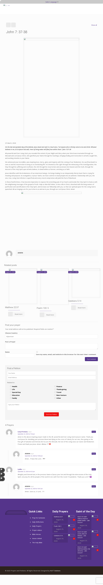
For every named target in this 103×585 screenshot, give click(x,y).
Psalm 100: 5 (43, 308)
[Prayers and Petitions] (7, 8)
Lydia (20, 469)
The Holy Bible (37, 543)
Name (7, 352)
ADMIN (20, 253)
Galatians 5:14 (74, 301)
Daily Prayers (36, 526)
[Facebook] (89, 571)
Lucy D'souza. (23, 432)
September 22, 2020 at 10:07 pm (34, 488)
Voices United (37, 538)
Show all (94, 25)
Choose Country (11, 333)
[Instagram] (95, 571)
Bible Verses (36, 534)
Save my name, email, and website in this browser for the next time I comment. (66, 354)
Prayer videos (37, 530)
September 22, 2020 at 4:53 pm (26, 471)
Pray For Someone (38, 518)
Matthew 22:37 (12, 307)
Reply (93, 432)
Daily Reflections (38, 522)
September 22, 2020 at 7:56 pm (26, 434)
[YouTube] (92, 571)
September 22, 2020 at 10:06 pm (34, 456)
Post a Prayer (10, 342)
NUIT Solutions (55, 571)
